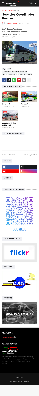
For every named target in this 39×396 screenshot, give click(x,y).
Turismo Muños (26, 104)
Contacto (19, 377)
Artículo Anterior (9, 155)
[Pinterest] (19, 80)
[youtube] (10, 171)
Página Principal (8, 10)
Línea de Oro (6, 104)
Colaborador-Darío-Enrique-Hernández (15, 71)
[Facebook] (4, 80)
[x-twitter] (28, 167)
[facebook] (10, 167)
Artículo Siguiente (29, 155)
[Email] (24, 80)
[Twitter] (9, 80)
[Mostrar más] (29, 80)
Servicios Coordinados (9, 74)
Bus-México (26, 381)
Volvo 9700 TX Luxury (25, 74)
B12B (17, 10)
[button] (3, 3)
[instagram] (28, 171)
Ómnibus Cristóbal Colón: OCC (9, 124)
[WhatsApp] (14, 80)
